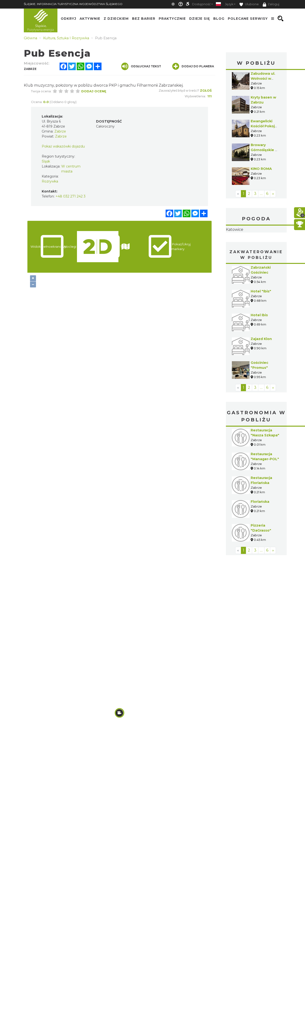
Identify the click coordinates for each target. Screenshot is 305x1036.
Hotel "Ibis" (261, 321)
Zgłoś (206, 90)
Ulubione (251, 4)
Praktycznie (172, 18)
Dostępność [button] (201, 4)
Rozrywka (50, 181)
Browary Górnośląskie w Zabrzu (264, 150)
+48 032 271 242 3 (71, 196)
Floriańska (260, 531)
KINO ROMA (261, 169)
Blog (218, 18)
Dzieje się (199, 18)
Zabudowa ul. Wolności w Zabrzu (263, 78)
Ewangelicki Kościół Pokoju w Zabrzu (264, 126)
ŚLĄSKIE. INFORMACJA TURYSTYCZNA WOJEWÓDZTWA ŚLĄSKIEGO (73, 4)
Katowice (256, 244)
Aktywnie (90, 18)
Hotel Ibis (259, 345)
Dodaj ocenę (93, 91)
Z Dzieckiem (116, 18)
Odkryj (68, 18)
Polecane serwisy (248, 18)
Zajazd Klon (261, 369)
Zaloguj (273, 4)
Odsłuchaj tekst (146, 66)
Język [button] (229, 4)
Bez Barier (143, 18)
